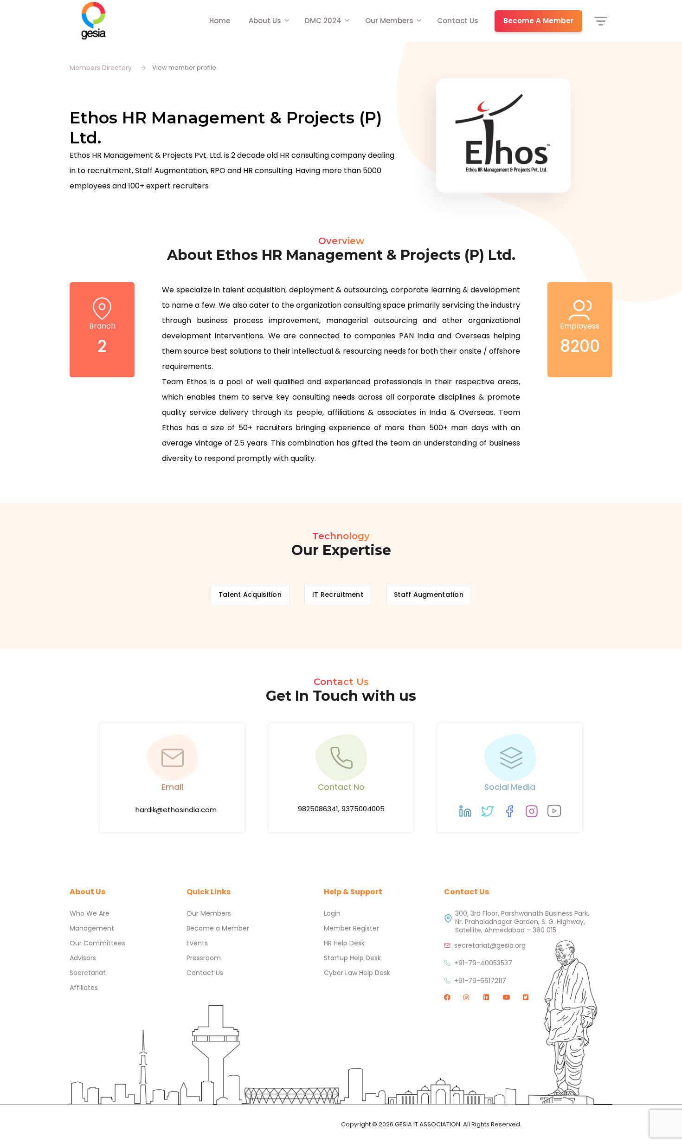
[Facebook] (509, 811)
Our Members (389, 21)
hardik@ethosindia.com (176, 809)
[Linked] (465, 811)
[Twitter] (487, 811)
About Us (265, 21)
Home (219, 21)
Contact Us (457, 21)
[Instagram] (531, 811)
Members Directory (101, 67)
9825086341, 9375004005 (341, 809)
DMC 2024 (323, 21)
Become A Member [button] (538, 21)
